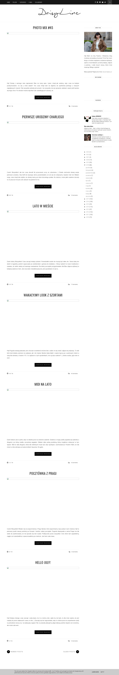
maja (87, 186)
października (89, 173)
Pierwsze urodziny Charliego (43, 116)
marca (88, 191)
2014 (87, 206)
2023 (87, 152)
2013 (87, 209)
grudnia (88, 167)
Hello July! (43, 562)
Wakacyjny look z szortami (43, 295)
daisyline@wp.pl (107, 72)
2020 (87, 160)
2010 (87, 217)
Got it (102, 672)
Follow (15, 2)
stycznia (88, 196)
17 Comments (74, 284)
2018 (87, 165)
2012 (87, 212)
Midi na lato (43, 384)
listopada (88, 170)
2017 (87, 199)
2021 (87, 157)
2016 (87, 201)
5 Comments (74, 106)
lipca (87, 180)
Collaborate (38, 2)
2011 (87, 214)
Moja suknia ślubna (88, 126)
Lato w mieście (43, 205)
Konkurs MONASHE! (96, 116)
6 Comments (74, 551)
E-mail (30, 2)
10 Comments (74, 462)
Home (8, 2)
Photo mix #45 (43, 27)
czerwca (88, 183)
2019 (87, 162)
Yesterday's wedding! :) (97, 135)
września (88, 175)
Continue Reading (43, 97)
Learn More (95, 672)
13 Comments (74, 195)
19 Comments (74, 373)
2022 (87, 154)
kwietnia (88, 188)
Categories (23, 2)
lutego (87, 193)
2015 (87, 204)
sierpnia (88, 178)
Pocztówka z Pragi (43, 473)
